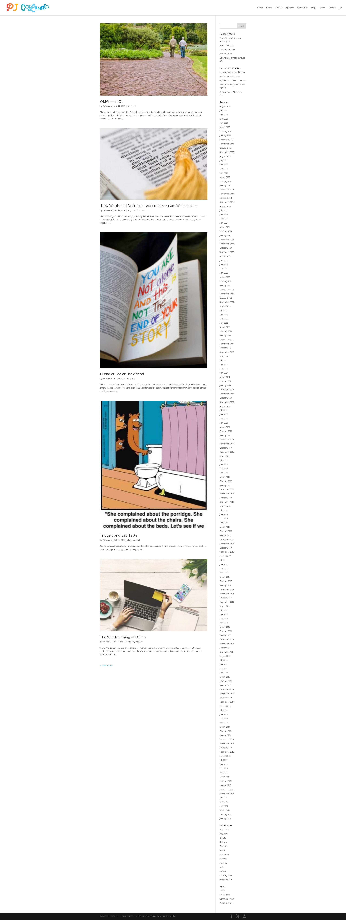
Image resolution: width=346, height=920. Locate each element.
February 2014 (226, 731)
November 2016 (227, 593)
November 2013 (227, 743)
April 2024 (224, 223)
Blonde (223, 838)
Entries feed (225, 894)
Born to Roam (226, 53)
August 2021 (225, 356)
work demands (226, 879)
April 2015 (224, 672)
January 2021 (225, 385)
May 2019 (224, 468)
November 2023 (227, 243)
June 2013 (224, 764)
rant (138, 540)
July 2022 (223, 310)
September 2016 (227, 602)
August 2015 (225, 656)
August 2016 (225, 606)
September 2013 (227, 752)
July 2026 (223, 110)
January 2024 (225, 235)
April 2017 (224, 572)
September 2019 (227, 452)
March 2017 (225, 577)
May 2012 (224, 801)
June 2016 (224, 614)
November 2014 (227, 693)
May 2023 (224, 268)
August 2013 (225, 756)
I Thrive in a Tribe (227, 49)
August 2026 (225, 106)
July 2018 (223, 510)
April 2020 (224, 423)
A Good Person (226, 45)
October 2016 (226, 597)
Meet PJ (279, 8)
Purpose (140, 210)
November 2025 (227, 143)
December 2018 (227, 489)
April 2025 (224, 173)
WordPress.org (226, 903)
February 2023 (226, 281)
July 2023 (223, 260)
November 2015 (227, 643)
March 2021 (225, 377)
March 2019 (225, 477)
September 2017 (227, 552)
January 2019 (225, 485)
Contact (332, 8)
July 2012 (223, 797)
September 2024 (227, 202)
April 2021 (224, 372)
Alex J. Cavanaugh (227, 84)
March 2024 (225, 227)
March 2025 (225, 177)
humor (222, 850)
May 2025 (224, 168)
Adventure (224, 829)
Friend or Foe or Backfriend (122, 373)
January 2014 (225, 735)
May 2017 (224, 568)
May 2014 (224, 718)
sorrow (223, 871)
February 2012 (226, 814)
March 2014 (225, 727)
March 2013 (225, 776)
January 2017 (225, 585)
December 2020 (227, 389)
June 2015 (224, 664)
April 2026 (224, 123)
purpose (223, 863)
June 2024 (224, 214)
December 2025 (227, 139)
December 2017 (227, 539)
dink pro (223, 842)
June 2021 (224, 364)
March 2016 (225, 627)
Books (269, 8)
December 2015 (227, 639)
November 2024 (227, 193)
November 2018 (227, 493)
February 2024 (226, 231)
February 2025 (226, 181)
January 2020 (225, 435)
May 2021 (224, 368)
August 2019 (225, 456)
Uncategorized (226, 875)
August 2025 (225, 156)
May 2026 (224, 119)
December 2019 (227, 439)
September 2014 (227, 702)
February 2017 (226, 581)
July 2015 (223, 660)
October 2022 (226, 298)
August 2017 (225, 556)
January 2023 (225, 285)
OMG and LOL (111, 101)
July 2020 (223, 410)
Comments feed (227, 899)
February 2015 (226, 681)
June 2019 (224, 464)
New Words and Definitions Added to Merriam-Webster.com (149, 205)
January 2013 (225, 785)
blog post (132, 106)
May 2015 (224, 668)
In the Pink (224, 854)
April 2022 (224, 323)
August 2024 (225, 206)
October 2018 (226, 497)
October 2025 (226, 148)
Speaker (290, 8)
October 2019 (226, 448)
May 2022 (224, 318)
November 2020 (227, 393)
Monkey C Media (168, 916)
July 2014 (223, 710)
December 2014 (227, 689)
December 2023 (227, 239)
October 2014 (226, 697)
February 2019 (226, 481)
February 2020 (226, 431)
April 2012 (224, 806)
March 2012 (225, 810)
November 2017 (227, 543)
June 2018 (224, 514)
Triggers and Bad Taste (118, 535)
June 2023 (224, 264)
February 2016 (226, 631)
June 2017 (224, 564)
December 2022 (227, 289)
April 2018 (224, 522)
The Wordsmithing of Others (123, 637)
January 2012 (225, 818)
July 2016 (223, 610)
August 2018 (225, 506)
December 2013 (227, 739)
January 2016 (225, 635)
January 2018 (225, 535)
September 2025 (227, 152)
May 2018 (224, 518)
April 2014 (224, 722)
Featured (223, 846)
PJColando (107, 106)
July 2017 (223, 560)
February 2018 (226, 531)
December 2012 (227, 789)
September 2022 (227, 302)
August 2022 (225, 306)
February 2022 (226, 331)
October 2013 (226, 747)
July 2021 (223, 360)
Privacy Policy (127, 916)
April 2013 (224, 772)
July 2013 (223, 760)
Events (322, 8)
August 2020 (225, 406)
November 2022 (227, 293)
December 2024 (227, 189)
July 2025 (223, 160)
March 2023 (225, 277)
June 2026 (224, 114)
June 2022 (224, 314)
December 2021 (227, 339)
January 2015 (225, 685)
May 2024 (224, 218)
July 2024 (223, 210)
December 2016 (227, 589)
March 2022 (225, 327)
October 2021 (226, 347)
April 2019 (224, 472)
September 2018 (227, 502)
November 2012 (227, 793)
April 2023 (224, 273)
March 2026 (225, 127)
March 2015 (225, 676)
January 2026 (225, 135)
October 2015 (226, 647)
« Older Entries (106, 665)
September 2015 (227, 652)
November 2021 (227, 343)
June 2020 (224, 414)
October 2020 (226, 398)
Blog (313, 8)
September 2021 (227, 352)
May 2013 (224, 768)
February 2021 (226, 381)
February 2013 (226, 781)
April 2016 (224, 622)
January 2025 (225, 185)
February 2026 (226, 131)
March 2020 (225, 427)
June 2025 (224, 164)
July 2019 (223, 460)
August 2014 (225, 706)
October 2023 (226, 248)
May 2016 (224, 618)
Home (260, 8)
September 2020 (227, 402)
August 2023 (225, 256)
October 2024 (226, 198)
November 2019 (227, 443)
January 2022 (225, 335)
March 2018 (225, 527)
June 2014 (224, 714)
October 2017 (226, 547)
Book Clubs (302, 8)
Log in (222, 890)
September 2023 (227, 252)
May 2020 (224, 418)
